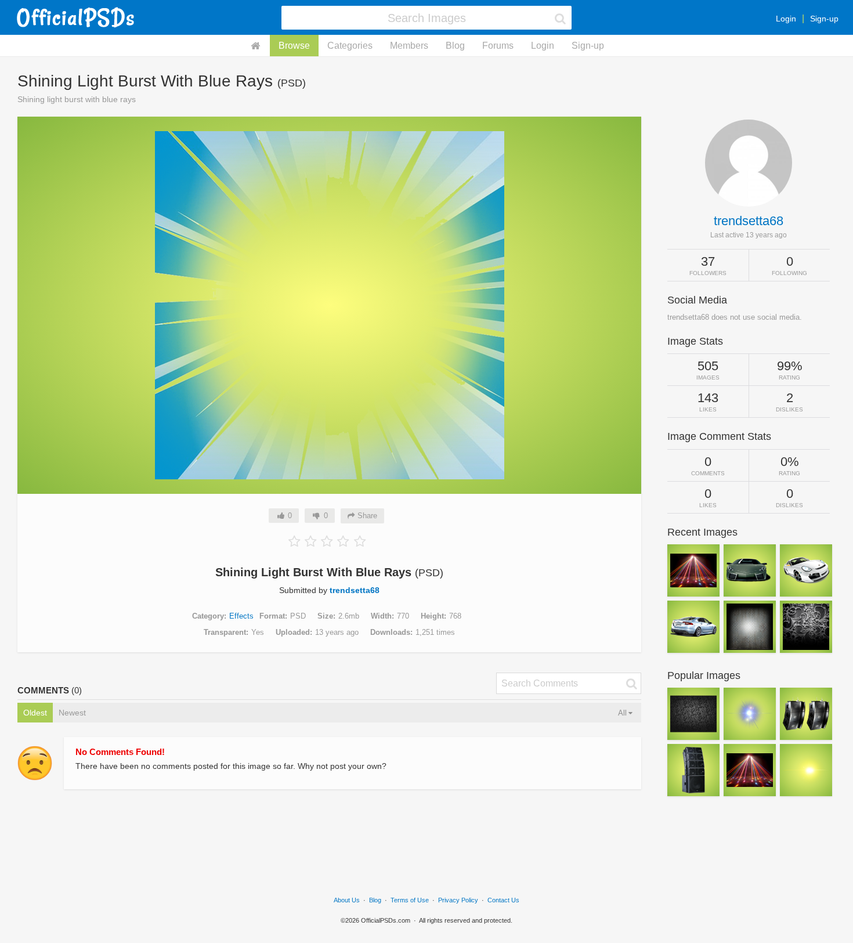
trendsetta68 (354, 590)
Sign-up (824, 18)
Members (409, 45)
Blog (455, 45)
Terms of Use (410, 900)
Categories (350, 45)
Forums (498, 45)
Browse (294, 45)
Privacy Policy (458, 900)
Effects (241, 616)
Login (786, 18)
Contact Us (503, 900)
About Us (347, 900)
